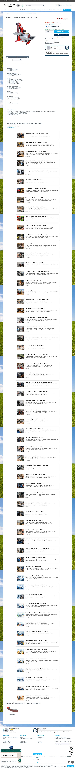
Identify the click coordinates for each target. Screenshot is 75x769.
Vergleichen (48, 38)
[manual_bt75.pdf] (37, 127)
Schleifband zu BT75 (12, 714)
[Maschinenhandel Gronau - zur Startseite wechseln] (11, 6)
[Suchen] (43, 5)
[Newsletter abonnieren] (70, 744)
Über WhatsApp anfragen (24, 57)
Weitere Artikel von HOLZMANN (14, 126)
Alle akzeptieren (63, 766)
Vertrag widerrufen (37, 754)
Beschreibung (9, 59)
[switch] (71, 754)
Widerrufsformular (23, 742)
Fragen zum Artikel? (12, 124)
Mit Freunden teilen (12, 57)
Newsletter (40, 738)
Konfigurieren (70, 766)
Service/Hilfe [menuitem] (67, 0)
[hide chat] (20, 750)
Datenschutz (40, 741)
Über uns (39, 739)
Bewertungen (17, 59)
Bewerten (60, 38)
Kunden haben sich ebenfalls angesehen (32, 703)
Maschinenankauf (41, 737)
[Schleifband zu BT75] (12, 710)
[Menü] (73, 747)
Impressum (40, 742)
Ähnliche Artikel (10, 703)
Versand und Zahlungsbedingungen (26, 738)
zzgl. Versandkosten (52, 24)
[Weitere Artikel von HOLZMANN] (63, 19)
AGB (21, 743)
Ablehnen (56, 766)
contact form (4, 762)
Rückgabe (22, 739)
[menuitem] (34, 5)
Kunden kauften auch (19, 703)
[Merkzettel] (57, 5)
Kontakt (21, 737)
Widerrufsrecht (23, 741)
